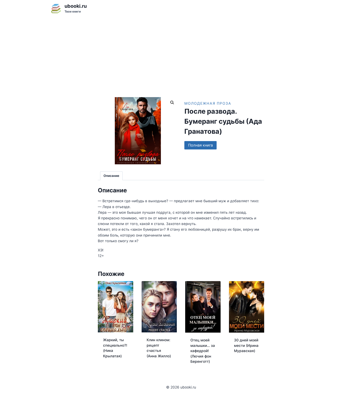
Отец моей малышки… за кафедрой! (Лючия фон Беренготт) (202, 351)
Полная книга (200, 145)
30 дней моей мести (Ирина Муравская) (246, 345)
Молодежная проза (207, 103)
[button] (172, 102)
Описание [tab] (111, 176)
